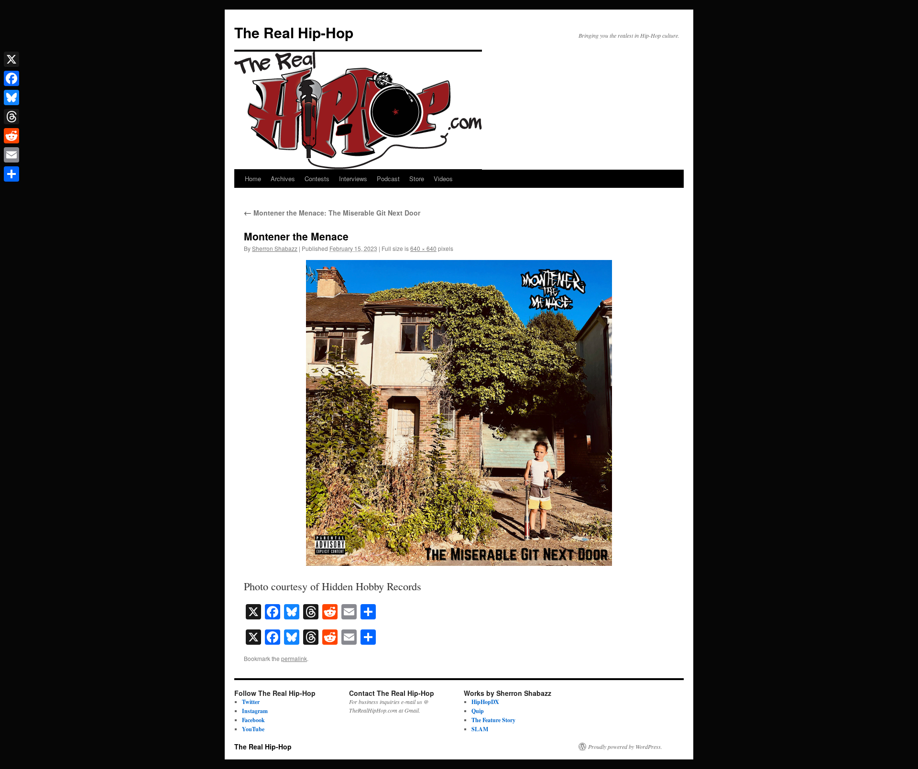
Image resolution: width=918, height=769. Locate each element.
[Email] (11, 154)
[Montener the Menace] (459, 413)
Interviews (353, 178)
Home (253, 178)
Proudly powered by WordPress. (625, 746)
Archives (283, 178)
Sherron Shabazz (274, 248)
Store (416, 178)
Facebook (253, 720)
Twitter (251, 702)
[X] (11, 59)
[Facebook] (11, 78)
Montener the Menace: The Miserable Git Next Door (332, 212)
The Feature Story (493, 720)
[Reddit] (11, 135)
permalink (294, 658)
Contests (317, 178)
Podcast (388, 178)
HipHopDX (485, 702)
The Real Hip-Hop (293, 32)
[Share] (11, 174)
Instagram (255, 711)
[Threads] (11, 116)
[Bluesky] (11, 97)
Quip (477, 711)
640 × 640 (423, 248)
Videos (443, 178)
